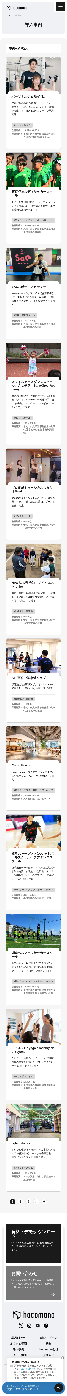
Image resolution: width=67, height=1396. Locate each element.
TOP (8, 15)
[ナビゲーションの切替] (60, 6)
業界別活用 (18, 1337)
